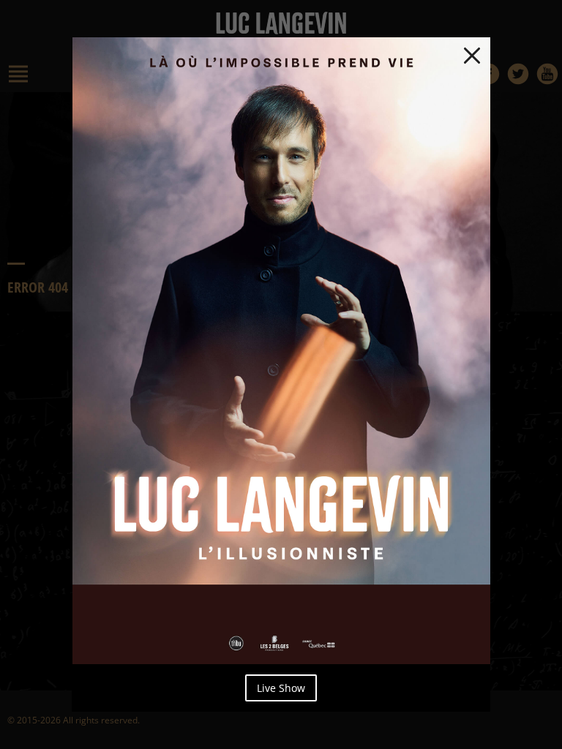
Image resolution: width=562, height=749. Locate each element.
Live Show (281, 688)
